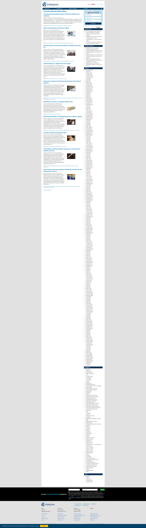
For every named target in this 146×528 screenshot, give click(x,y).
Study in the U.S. (61, 516)
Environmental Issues (90, 384)
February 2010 (89, 289)
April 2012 (88, 255)
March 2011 (88, 273)
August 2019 (88, 135)
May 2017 (88, 172)
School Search (46, 8)
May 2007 (88, 333)
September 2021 (89, 104)
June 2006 (88, 348)
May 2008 (88, 317)
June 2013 (88, 236)
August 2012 (88, 250)
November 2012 (89, 246)
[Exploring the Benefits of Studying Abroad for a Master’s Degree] (71, 121)
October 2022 (89, 89)
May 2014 (88, 221)
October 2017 (89, 165)
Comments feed (89, 480)
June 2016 (88, 187)
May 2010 (88, 285)
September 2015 (89, 199)
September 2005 (89, 360)
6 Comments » (58, 114)
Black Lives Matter (90, 373)
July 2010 (88, 283)
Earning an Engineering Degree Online (54, 133)
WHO (87, 471)
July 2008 (88, 314)
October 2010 (89, 280)
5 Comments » (71, 43)
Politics (87, 426)
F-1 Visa (43, 516)
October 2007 (89, 326)
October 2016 (89, 182)
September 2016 (89, 183)
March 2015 (88, 208)
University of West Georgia (91, 464)
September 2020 (89, 118)
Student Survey (89, 441)
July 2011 (88, 268)
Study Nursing (77, 518)
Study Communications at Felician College (56, 28)
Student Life (72, 130)
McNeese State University (91, 421)
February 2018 (89, 160)
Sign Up (98, 4)
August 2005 (88, 362)
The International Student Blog (54, 11)
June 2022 (88, 94)
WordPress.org (89, 481)
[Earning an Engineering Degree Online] (71, 138)
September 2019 (89, 134)
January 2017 (89, 178)
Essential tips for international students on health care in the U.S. (94, 52)
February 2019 (89, 143)
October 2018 (89, 149)
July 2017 (88, 169)
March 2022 (88, 97)
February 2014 (89, 225)
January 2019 (89, 145)
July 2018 (88, 153)
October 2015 (89, 198)
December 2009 (89, 292)
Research (67, 130)
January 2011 (89, 276)
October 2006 (89, 343)
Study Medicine (77, 519)
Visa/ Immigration (46, 99)
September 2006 (89, 344)
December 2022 (89, 86)
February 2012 (89, 258)
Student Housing (89, 439)
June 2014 (88, 220)
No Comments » (69, 25)
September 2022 (89, 90)
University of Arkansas (90, 462)
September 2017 (89, 167)
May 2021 (88, 107)
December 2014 (89, 212)
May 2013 (88, 238)
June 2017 (88, 171)
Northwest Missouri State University (93, 424)
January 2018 (89, 161)
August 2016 (88, 184)
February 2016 (89, 193)
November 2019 (89, 131)
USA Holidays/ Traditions (91, 466)
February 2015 (89, 209)
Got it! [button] (44, 525)
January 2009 (89, 306)
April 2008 (88, 318)
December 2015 (89, 195)
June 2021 (88, 105)
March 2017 (88, 175)
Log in (87, 477)
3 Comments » (77, 130)
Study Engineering (94, 513)
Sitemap (91, 508)
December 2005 (89, 356)
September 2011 (89, 265)
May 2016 (88, 188)
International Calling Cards (91, 395)
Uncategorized (89, 460)
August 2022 (88, 92)
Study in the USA (62, 25)
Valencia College (89, 467)
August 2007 (88, 329)
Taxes (87, 454)
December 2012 (89, 244)
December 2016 (89, 179)
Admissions (88, 370)
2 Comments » (51, 187)
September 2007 (89, 328)
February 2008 (89, 321)
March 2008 (88, 319)
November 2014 (89, 213)
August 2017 (88, 168)
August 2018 (88, 152)
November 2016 (89, 180)
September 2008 (89, 311)
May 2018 (88, 156)
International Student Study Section (61, 43)
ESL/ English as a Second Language (93, 385)
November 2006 (89, 341)
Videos (87, 469)
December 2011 (89, 261)
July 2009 (88, 298)
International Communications (92, 396)
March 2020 (88, 126)
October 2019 (89, 133)
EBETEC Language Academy (92, 58)
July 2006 (88, 347)
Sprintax (88, 434)
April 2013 (88, 239)
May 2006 (88, 349)
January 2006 (89, 355)
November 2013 (89, 229)
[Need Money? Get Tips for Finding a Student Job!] (71, 107)
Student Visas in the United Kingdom (93, 444)
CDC (87, 374)
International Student (51, 25)
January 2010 (89, 291)
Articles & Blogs (77, 509)
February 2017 (89, 176)
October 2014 (89, 214)
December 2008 (89, 307)
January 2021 (89, 112)
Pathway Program (77, 516)
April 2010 (88, 287)
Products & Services (73, 8)
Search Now (93, 23)
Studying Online (58, 146)
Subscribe (102, 489)
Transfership (88, 456)
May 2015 (88, 205)
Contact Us (60, 508)
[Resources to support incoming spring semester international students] (71, 88)
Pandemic (88, 425)
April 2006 (88, 351)
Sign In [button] (102, 4)
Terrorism (88, 455)
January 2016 (89, 194)
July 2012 (88, 251)
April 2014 (88, 223)
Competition (88, 377)
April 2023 (88, 81)
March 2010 (88, 288)
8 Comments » (71, 61)
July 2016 (88, 186)
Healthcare (49, 61)
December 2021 (89, 101)
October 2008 (89, 310)
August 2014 (88, 217)
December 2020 (89, 113)
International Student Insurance (92, 403)
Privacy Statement (76, 496)
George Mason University (91, 389)
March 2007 (88, 336)
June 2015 (88, 203)
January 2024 (89, 74)
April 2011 (88, 272)
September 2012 (89, 248)
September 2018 (89, 150)
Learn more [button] (36, 525)
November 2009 (89, 293)
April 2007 (88, 334)
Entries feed (88, 479)
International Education (55, 61)
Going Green (88, 391)
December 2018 (89, 146)
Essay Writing (89, 387)
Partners (43, 509)
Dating (87, 381)
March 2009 (88, 303)
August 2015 (88, 201)
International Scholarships (70, 186)
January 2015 (89, 210)
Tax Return (92, 519)
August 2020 (88, 119)
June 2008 (88, 315)
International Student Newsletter (92, 406)
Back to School (89, 372)
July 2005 (88, 363)
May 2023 (88, 79)
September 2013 (89, 232)
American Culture (77, 513)
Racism (87, 429)
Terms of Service (77, 511)
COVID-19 (88, 380)
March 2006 (88, 352)
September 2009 (89, 295)
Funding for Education (62, 515)
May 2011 (88, 270)
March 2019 (88, 142)
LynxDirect (88, 417)
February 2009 (89, 304)
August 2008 (88, 313)
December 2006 (89, 340)
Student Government (90, 437)
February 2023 (89, 83)
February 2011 (89, 274)
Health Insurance (93, 518)
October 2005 (89, 359)
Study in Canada (89, 448)
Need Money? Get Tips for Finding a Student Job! (58, 102)
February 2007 (89, 337)
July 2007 (88, 330)
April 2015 (88, 206)
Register (88, 476)
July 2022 (88, 93)
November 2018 (89, 148)
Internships (88, 410)
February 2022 (89, 98)
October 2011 (89, 263)
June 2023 (88, 78)
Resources (86, 8)
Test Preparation (44, 518)
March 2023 (88, 82)
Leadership (88, 413)
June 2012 (88, 253)
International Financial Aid (60, 186)
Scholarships (60, 513)
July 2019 (88, 137)
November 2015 (89, 197)
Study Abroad (68, 165)
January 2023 (89, 85)
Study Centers (59, 8)
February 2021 (89, 111)
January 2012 (89, 259)
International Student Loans (91, 404)
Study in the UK (89, 449)
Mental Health (89, 422)
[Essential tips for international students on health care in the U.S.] (71, 52)
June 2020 (88, 122)
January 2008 (89, 322)
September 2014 (89, 216)
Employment (88, 383)
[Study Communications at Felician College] (71, 33)
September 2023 (89, 77)
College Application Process (79, 515)
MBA (64, 130)
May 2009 (88, 300)
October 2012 (89, 247)
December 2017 (89, 163)
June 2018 (88, 154)
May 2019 (88, 139)
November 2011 (89, 262)
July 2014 (88, 218)
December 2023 (89, 75)
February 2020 (89, 127)
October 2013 (89, 231)
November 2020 (89, 115)
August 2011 (88, 266)
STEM (87, 436)
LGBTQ (87, 414)
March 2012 (88, 257)
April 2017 (88, 173)
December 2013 (89, 228)
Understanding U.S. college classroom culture (57, 63)
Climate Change (89, 376)
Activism (88, 369)
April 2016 (88, 190)
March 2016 (88, 191)
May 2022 (88, 96)
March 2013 (88, 240)
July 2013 (88, 235)
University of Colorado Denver (92, 463)
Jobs (87, 411)
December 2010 (89, 277)
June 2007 (88, 332)
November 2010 (89, 278)
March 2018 (88, 158)
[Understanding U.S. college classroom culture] (71, 68)
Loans (42, 519)
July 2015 (88, 202)
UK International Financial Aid (92, 459)
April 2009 (88, 302)
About (42, 508)
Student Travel (89, 443)
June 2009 (88, 299)
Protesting (88, 428)
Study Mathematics (94, 516)
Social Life (57, 25)
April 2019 (88, 141)
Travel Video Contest (90, 458)
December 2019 (89, 130)
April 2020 (88, 124)
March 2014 (88, 224)
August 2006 (88, 345)
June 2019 (88, 138)
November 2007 (89, 325)
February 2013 (89, 242)
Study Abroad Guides (45, 511)
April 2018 (88, 157)
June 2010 (88, 284)
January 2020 (89, 128)
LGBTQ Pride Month (90, 415)
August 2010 (88, 281)
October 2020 (89, 116)
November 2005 (89, 358)
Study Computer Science (95, 515)
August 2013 (88, 233)
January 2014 (89, 227)
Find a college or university (91, 388)
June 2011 (88, 269)
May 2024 (88, 71)
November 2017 (89, 164)
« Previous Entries (47, 190)
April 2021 (88, 108)
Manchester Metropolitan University (93, 418)
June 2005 (88, 364)
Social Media (89, 433)
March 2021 (88, 109)
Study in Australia (89, 447)
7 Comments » (53, 99)
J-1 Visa (43, 515)
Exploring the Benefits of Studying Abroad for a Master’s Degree (62, 116)
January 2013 (89, 243)
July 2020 (88, 120)
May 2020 (88, 123)
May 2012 (88, 254)
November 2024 (89, 70)
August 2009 (88, 296)
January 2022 (89, 100)
